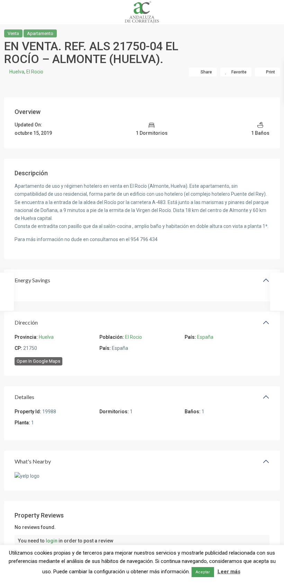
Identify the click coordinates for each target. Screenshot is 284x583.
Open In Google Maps (38, 361)
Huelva (16, 71)
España (205, 337)
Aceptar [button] (203, 572)
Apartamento (40, 33)
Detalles (24, 397)
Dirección (26, 322)
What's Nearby (33, 461)
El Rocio (34, 71)
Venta (13, 33)
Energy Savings (32, 280)
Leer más (229, 571)
